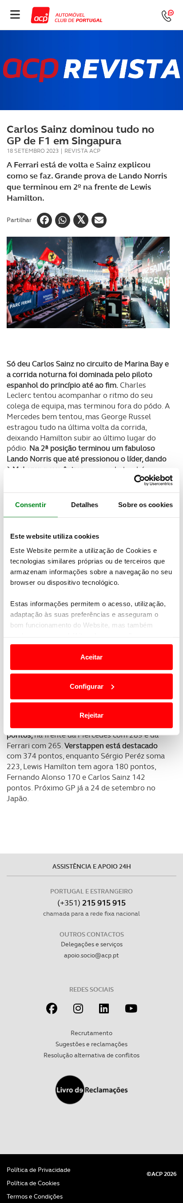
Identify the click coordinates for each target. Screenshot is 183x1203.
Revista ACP (82, 151)
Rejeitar (91, 715)
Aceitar (91, 657)
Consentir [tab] (30, 504)
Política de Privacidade (39, 1170)
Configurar (86, 686)
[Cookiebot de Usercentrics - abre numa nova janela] (134, 480)
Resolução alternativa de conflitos (91, 1055)
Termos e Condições (35, 1196)
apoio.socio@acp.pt (91, 955)
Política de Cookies (33, 1183)
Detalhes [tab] (85, 504)
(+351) (91, 902)
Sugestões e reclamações (91, 1044)
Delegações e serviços (92, 944)
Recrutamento (91, 1033)
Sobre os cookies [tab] (145, 504)
